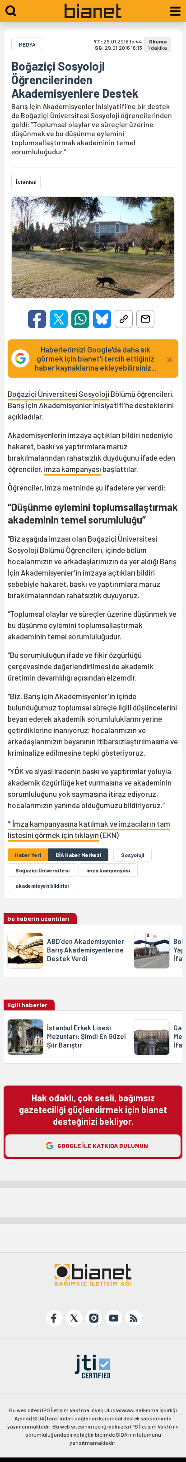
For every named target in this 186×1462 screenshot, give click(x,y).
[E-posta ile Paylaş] (145, 319)
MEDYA (27, 44)
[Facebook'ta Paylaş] (37, 319)
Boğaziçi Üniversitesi (42, 393)
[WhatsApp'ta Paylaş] (80, 319)
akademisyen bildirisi (42, 885)
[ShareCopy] (124, 319)
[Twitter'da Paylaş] (59, 319)
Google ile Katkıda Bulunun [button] (102, 1145)
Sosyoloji (94, 393)
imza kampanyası (72, 468)
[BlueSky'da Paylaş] (102, 319)
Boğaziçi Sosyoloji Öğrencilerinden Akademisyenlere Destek (75, 79)
